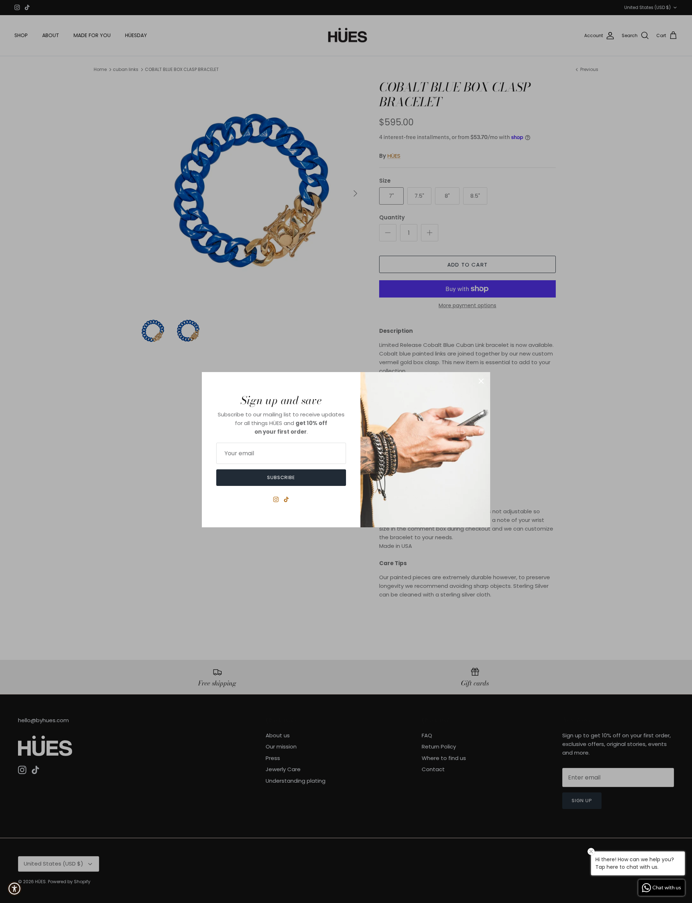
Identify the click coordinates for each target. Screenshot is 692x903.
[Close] (481, 381)
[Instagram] (276, 499)
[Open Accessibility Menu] (14, 888)
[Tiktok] (286, 499)
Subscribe (281, 477)
